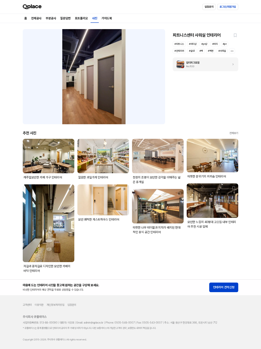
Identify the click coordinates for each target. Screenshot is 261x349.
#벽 (201, 50)
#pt (225, 44)
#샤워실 (222, 50)
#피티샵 (192, 44)
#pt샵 (204, 44)
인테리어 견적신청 (223, 287)
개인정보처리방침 (55, 304)
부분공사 (51, 18)
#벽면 (210, 50)
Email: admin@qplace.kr (89, 322)
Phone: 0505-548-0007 (120, 322)
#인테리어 (179, 50)
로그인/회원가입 (228, 6)
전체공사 (36, 18)
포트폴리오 (81, 18)
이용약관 (39, 304)
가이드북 (106, 18)
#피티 (215, 44)
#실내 (192, 50)
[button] (235, 35)
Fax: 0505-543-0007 (149, 322)
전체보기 (233, 133)
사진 (94, 18)
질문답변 (65, 18)
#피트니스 (179, 44)
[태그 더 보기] (232, 51)
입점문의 (209, 6)
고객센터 (27, 304)
